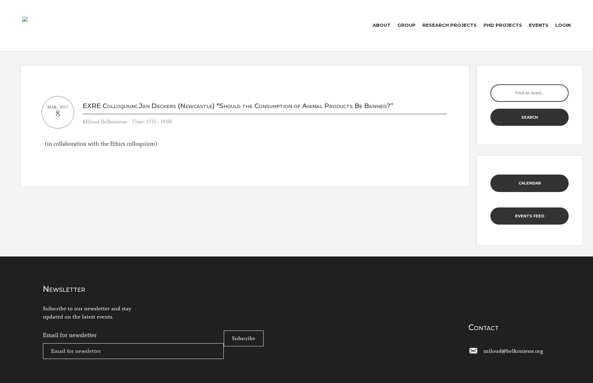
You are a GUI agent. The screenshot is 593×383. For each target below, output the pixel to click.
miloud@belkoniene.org (513, 351)
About (382, 25)
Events (538, 25)
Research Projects (449, 25)
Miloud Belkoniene (105, 121)
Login (563, 25)
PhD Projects (503, 25)
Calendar (530, 183)
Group (406, 25)
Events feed (529, 216)
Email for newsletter (70, 335)
